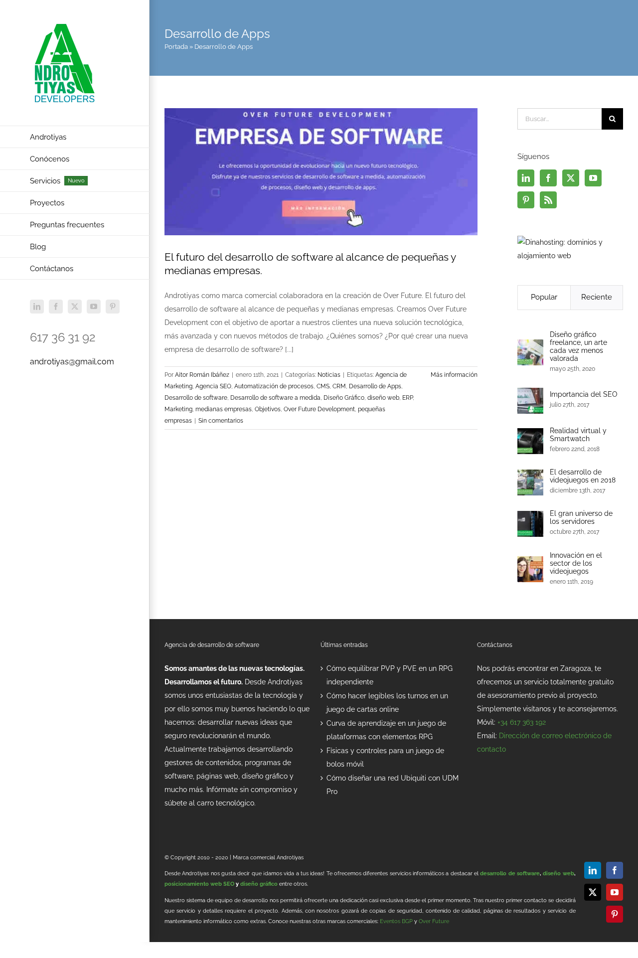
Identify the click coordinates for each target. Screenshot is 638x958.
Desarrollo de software (195, 397)
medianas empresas (223, 409)
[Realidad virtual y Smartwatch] (530, 435)
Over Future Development (319, 409)
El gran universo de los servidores (581, 517)
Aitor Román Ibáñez (202, 374)
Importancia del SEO (584, 394)
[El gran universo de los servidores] (530, 517)
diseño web (383, 397)
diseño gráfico (259, 884)
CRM (339, 386)
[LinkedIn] (525, 177)
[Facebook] (548, 177)
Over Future (434, 921)
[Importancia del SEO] (530, 394)
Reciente (596, 297)
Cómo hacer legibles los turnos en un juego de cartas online (387, 702)
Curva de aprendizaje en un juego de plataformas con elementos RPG (386, 730)
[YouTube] (593, 177)
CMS (323, 386)
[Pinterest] (525, 199)
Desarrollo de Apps (375, 386)
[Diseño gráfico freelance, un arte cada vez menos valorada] (530, 346)
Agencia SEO (213, 386)
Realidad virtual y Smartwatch (578, 435)
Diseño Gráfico (343, 397)
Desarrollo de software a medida (275, 397)
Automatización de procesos (274, 386)
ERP (407, 397)
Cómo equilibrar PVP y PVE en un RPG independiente (389, 675)
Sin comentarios (220, 420)
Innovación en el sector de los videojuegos (576, 563)
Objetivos (268, 409)
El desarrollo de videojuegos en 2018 (583, 476)
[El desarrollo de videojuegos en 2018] (530, 476)
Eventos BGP (396, 921)
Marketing (178, 409)
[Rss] (548, 199)
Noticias (329, 374)
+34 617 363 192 (521, 722)
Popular (544, 297)
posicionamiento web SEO (199, 884)
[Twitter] (570, 177)
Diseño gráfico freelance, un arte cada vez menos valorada (578, 346)
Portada (176, 46)
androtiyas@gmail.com (72, 361)
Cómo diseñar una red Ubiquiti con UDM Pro (392, 785)
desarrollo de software (510, 873)
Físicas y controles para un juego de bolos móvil (385, 757)
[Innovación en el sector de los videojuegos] (530, 563)
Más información (454, 374)
